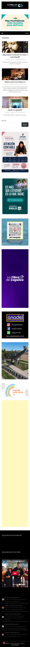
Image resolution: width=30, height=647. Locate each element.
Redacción (22, 59)
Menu (27, 33)
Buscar (4, 120)
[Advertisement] (15, 463)
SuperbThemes (15, 644)
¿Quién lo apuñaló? (15, 110)
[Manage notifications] (4, 643)
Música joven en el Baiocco (15, 82)
